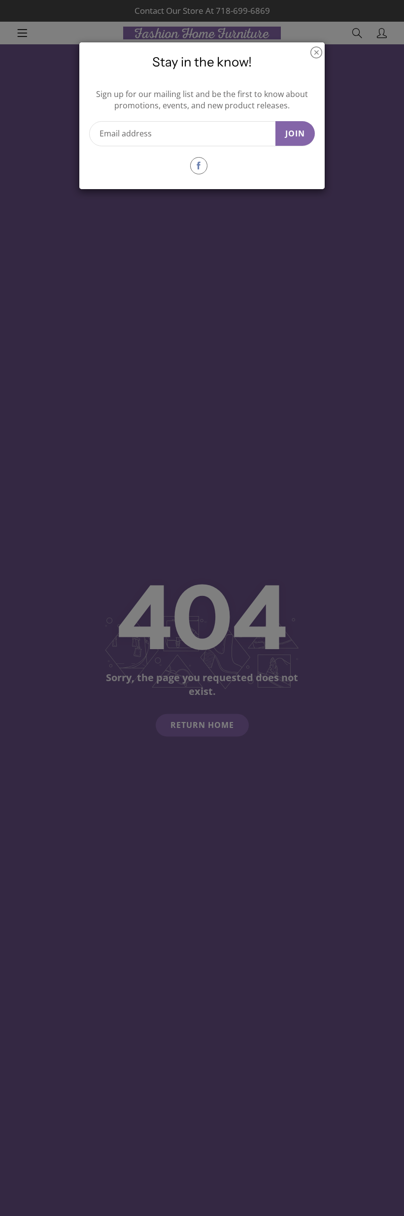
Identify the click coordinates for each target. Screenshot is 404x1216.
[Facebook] (198, 165)
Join (295, 133)
